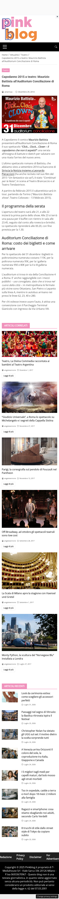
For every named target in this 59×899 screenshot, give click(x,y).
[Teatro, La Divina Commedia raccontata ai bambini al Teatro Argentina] (29, 344)
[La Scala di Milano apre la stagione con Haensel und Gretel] (29, 570)
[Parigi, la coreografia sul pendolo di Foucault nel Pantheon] (29, 451)
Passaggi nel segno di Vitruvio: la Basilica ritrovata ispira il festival (38, 715)
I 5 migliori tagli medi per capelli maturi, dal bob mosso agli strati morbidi (38, 775)
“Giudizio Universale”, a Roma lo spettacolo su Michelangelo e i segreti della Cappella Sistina (28, 418)
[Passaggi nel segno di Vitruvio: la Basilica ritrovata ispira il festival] (10, 715)
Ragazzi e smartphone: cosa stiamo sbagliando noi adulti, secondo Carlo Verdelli (37, 813)
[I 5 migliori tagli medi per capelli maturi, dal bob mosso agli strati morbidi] (10, 775)
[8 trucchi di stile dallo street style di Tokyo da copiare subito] (10, 831)
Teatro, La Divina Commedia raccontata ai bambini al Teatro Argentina (25, 362)
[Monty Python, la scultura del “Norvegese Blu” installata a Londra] (29, 632)
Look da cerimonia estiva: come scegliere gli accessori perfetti (37, 697)
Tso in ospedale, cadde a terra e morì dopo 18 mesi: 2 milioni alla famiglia (38, 794)
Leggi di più (8, 375)
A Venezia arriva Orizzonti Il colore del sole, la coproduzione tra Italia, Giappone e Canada (37, 755)
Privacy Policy (20, 857)
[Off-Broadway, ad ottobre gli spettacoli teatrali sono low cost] (29, 509)
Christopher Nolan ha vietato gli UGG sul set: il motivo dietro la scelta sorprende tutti (39, 734)
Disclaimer (35, 857)
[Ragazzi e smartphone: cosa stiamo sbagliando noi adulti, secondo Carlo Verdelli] (10, 813)
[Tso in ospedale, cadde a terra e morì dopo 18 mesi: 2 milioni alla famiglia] (10, 794)
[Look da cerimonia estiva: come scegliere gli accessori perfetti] (10, 697)
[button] (56, 47)
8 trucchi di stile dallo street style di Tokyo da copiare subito (37, 831)
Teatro (6, 70)
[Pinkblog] (19, 28)
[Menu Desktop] (5, 46)
